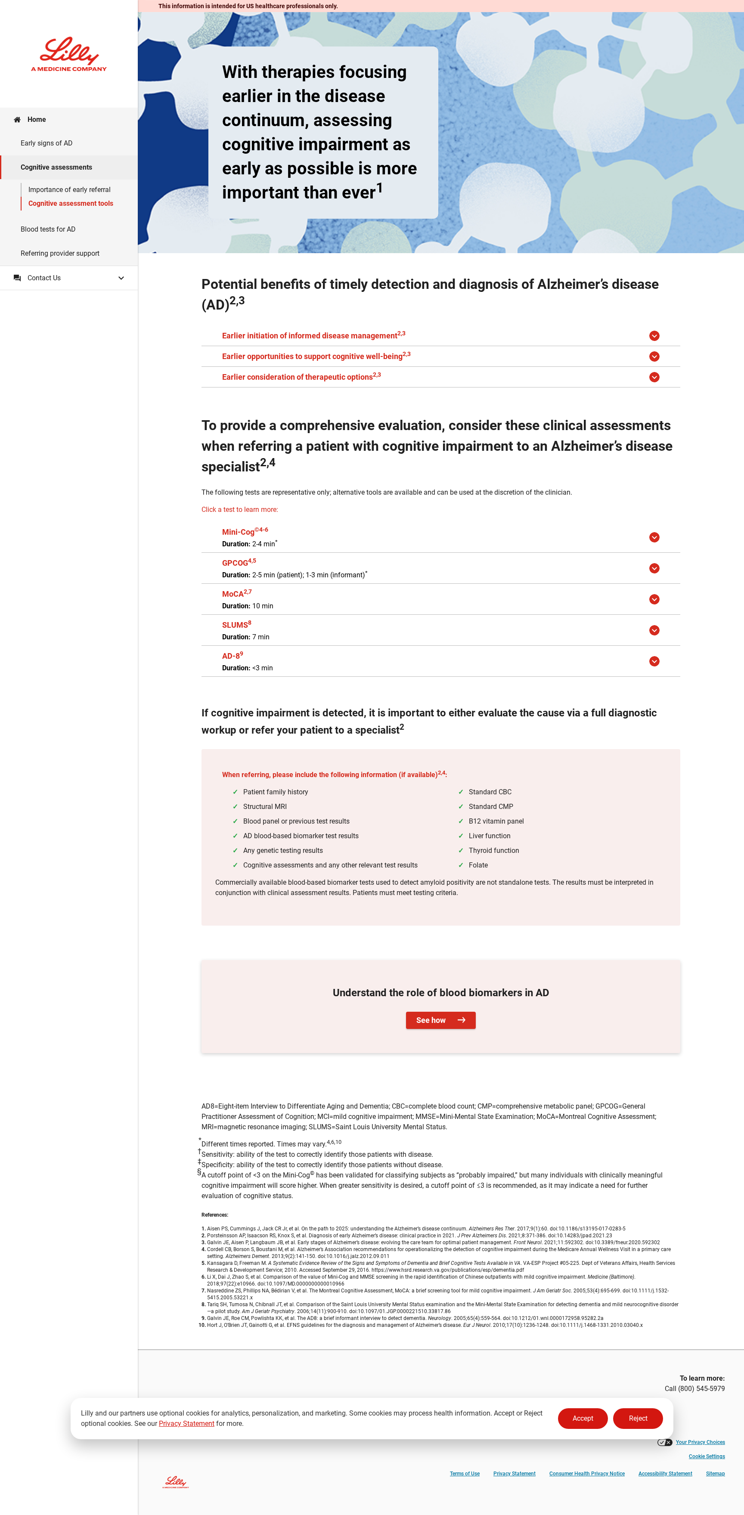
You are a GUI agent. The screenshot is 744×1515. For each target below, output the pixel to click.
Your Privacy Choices (700, 1442)
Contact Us (44, 278)
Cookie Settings (707, 1456)
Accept (583, 1418)
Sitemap (715, 1474)
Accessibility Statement (665, 1474)
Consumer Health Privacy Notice (587, 1474)
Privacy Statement (186, 1423)
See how (431, 1020)
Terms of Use (465, 1474)
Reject (638, 1418)
